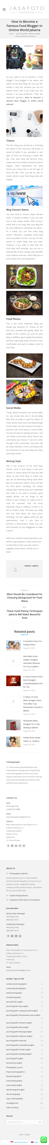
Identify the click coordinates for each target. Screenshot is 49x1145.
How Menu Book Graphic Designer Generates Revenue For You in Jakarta (31, 661)
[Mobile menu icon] (4, 9)
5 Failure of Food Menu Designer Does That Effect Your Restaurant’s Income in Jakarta (33, 704)
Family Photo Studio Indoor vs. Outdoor (31, 739)
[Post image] (13, 645)
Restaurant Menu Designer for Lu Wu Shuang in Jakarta (31, 724)
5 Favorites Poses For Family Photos (32, 643)
